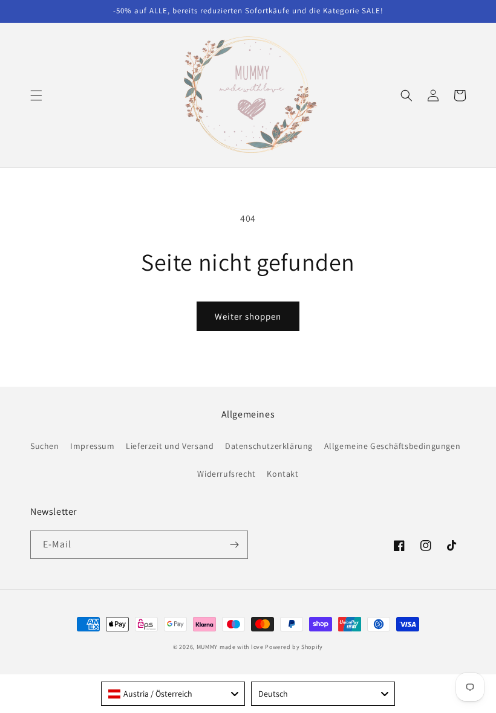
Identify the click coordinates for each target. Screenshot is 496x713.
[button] (36, 95)
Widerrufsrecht (226, 473)
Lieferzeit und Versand (170, 445)
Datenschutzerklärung (269, 445)
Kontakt (282, 473)
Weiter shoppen (248, 316)
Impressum (92, 445)
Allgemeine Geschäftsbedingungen (392, 445)
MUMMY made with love (230, 647)
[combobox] (173, 694)
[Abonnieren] (234, 545)
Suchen (44, 445)
